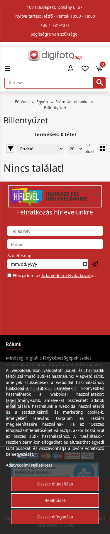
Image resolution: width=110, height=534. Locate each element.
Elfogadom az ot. (54, 275)
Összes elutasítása (55, 484)
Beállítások (55, 500)
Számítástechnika (72, 101)
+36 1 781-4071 (55, 25)
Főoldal (22, 101)
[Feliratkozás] (95, 264)
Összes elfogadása (55, 517)
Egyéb (42, 101)
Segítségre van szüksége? (55, 34)
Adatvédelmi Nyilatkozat (66, 275)
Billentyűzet (55, 107)
